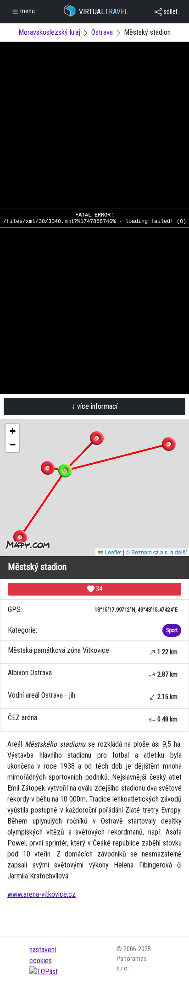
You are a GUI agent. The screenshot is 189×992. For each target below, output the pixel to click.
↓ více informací (94, 406)
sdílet (170, 11)
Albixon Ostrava (93, 673)
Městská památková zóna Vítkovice (93, 651)
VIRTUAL (103, 11)
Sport (172, 630)
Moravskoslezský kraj (49, 32)
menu (27, 11)
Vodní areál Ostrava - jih (93, 695)
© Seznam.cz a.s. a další (156, 552)
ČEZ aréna (93, 718)
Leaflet (112, 552)
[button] (97, 438)
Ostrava (102, 32)
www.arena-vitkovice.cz (41, 894)
